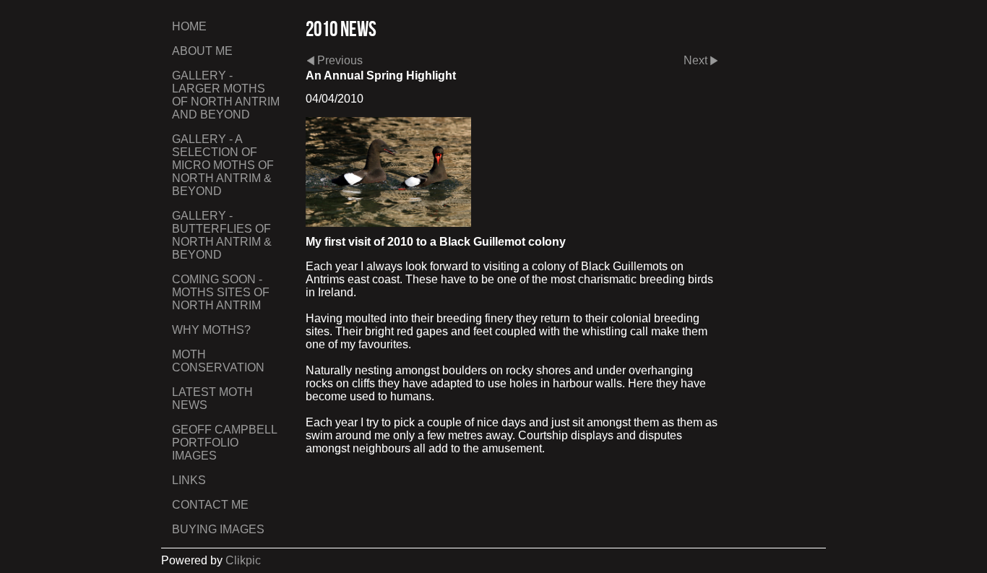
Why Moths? (211, 330)
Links (189, 480)
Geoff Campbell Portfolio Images (224, 442)
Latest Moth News (212, 398)
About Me (202, 51)
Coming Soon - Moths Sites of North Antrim (221, 292)
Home (189, 26)
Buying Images (218, 529)
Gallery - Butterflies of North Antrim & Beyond (222, 235)
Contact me (210, 505)
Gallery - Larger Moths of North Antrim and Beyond (226, 95)
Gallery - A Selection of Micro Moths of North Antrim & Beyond (223, 165)
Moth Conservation (218, 361)
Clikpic (243, 560)
